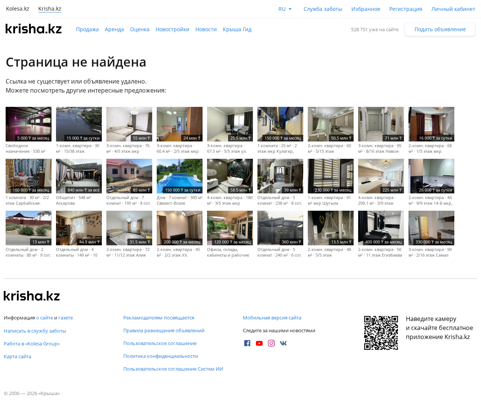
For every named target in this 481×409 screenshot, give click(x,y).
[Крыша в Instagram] (271, 343)
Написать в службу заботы (35, 330)
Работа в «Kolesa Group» (32, 343)
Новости (206, 29)
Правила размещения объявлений (163, 330)
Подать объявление (440, 29)
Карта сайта (17, 356)
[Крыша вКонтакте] (283, 343)
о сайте (44, 317)
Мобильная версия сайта (272, 317)
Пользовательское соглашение (160, 343)
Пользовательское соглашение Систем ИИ (173, 368)
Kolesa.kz (17, 8)
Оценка (140, 29)
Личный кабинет (453, 8)
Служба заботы (323, 8)
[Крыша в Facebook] (247, 343)
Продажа (87, 29)
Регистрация (405, 8)
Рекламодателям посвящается (158, 317)
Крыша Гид (237, 29)
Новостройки (172, 29)
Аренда (114, 29)
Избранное (365, 8)
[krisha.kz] (32, 296)
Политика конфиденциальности (160, 356)
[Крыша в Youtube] (259, 343)
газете (65, 317)
